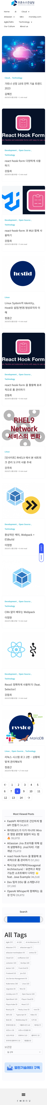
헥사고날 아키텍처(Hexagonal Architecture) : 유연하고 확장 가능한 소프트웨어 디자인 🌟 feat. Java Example (24, 871)
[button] (24, 1094)
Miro (22, 17)
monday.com (35, 17)
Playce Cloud (27, 999)
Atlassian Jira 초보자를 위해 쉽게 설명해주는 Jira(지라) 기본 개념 (24, 847)
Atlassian (8, 17)
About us (24, 26)
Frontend (11, 973)
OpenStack (11, 999)
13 (13, 797)
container (11, 963)
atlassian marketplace (15, 952)
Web (9, 1020)
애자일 (37, 1025)
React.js (10, 1009)
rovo (36, 1009)
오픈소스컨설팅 (24, 1030)
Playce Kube (11, 1004)
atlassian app (26, 947)
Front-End (23, 968)
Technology (24, 22)
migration (11, 989)
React (25, 1004)
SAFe (9, 1015)
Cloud (24, 11)
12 (5, 797)
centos (32, 952)
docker (10, 968)
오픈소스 (10, 1030)
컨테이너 (22, 1035)
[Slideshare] (29, 1101)
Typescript (21, 1015)
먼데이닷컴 (11, 1025)
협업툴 (27, 1040)
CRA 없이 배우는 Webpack (20, 612)
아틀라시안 (25, 1025)
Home (7, 11)
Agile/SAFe (9, 22)
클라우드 (35, 1035)
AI (15, 11)
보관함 (8, 1047)
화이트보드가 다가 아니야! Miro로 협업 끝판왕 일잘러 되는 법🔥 (24, 834)
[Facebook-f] (17, 1101)
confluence (23, 958)
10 (31, 791)
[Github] (26, 1101)
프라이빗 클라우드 (13, 1040)
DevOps (24, 963)
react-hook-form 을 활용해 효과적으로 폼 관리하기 (24, 858)
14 (21, 797)
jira (23, 973)
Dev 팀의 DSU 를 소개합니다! (23, 882)
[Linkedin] (23, 1101)
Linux (25, 983)
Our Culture (9, 26)
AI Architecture (32, 942)
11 (38, 791)
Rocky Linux (24, 1009)
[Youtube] (20, 1101)
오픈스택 (10, 1035)
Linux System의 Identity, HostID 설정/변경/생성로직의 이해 (22, 307)
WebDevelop (21, 1020)
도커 (34, 1020)
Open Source (28, 994)
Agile (9, 942)
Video (33, 1015)
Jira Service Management (16, 978)
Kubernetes (12, 983)
